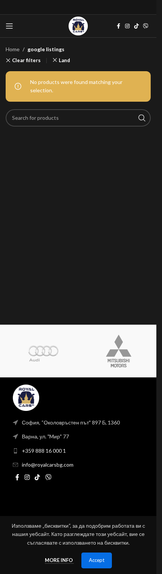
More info (59, 560)
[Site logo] (78, 25)
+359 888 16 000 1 (44, 450)
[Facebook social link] (118, 26)
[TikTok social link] (136, 26)
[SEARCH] (142, 118)
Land (64, 60)
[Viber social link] (146, 26)
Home (13, 49)
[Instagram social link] (127, 26)
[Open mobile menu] (9, 26)
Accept (96, 560)
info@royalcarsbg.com (47, 464)
